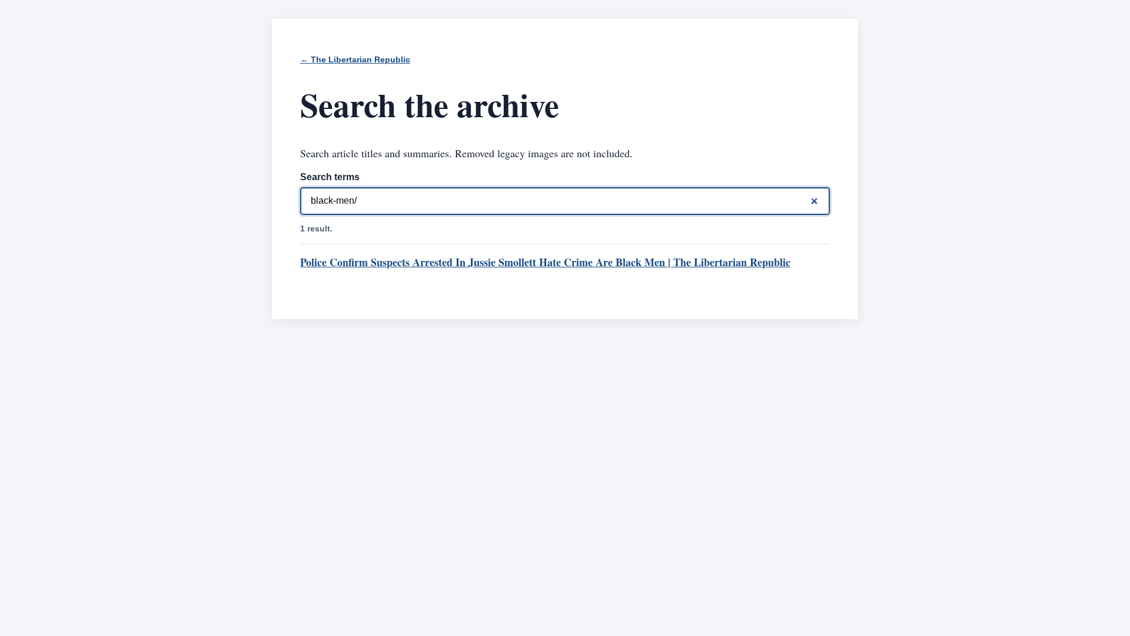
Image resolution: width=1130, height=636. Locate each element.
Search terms (330, 177)
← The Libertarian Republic (355, 59)
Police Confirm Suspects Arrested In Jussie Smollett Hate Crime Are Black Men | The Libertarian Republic (545, 262)
